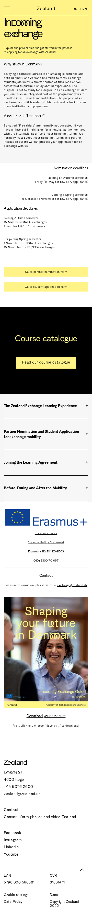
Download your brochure (46, 715)
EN (85, 8)
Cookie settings (16, 894)
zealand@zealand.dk (22, 793)
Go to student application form (46, 286)
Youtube (11, 854)
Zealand (46, 8)
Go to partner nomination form (46, 271)
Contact (11, 809)
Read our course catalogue (46, 361)
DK (75, 8)
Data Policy (13, 901)
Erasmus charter (46, 533)
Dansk (55, 894)
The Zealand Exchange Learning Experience (40, 405)
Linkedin (11, 846)
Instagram (13, 839)
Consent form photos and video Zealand (40, 816)
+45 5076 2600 (18, 786)
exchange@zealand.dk (72, 585)
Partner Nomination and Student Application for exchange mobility (41, 434)
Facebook (12, 832)
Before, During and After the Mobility (35, 487)
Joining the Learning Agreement (30, 462)
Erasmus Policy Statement (46, 542)
